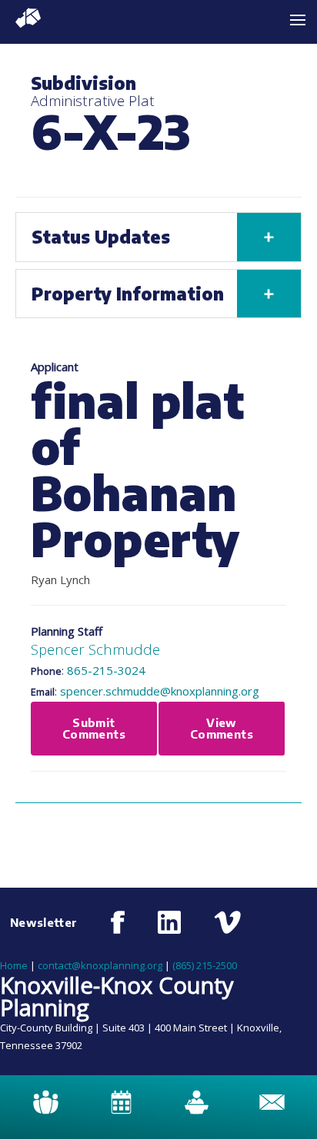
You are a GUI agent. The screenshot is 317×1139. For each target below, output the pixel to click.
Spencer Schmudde (95, 649)
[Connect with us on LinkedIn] (169, 922)
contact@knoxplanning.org (100, 965)
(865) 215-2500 (204, 965)
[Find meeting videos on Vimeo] (227, 922)
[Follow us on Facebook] (118, 922)
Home (14, 965)
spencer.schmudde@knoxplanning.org (159, 691)
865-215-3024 (106, 670)
